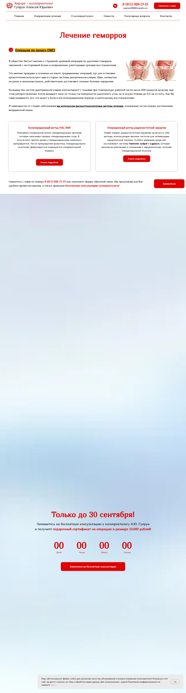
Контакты (166, 16)
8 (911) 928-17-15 (55, 181)
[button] (167, 6)
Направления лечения (47, 16)
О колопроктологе (82, 16)
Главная (19, 16)
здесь (53, 685)
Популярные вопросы (137, 16)
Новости (109, 16)
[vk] (115, 6)
